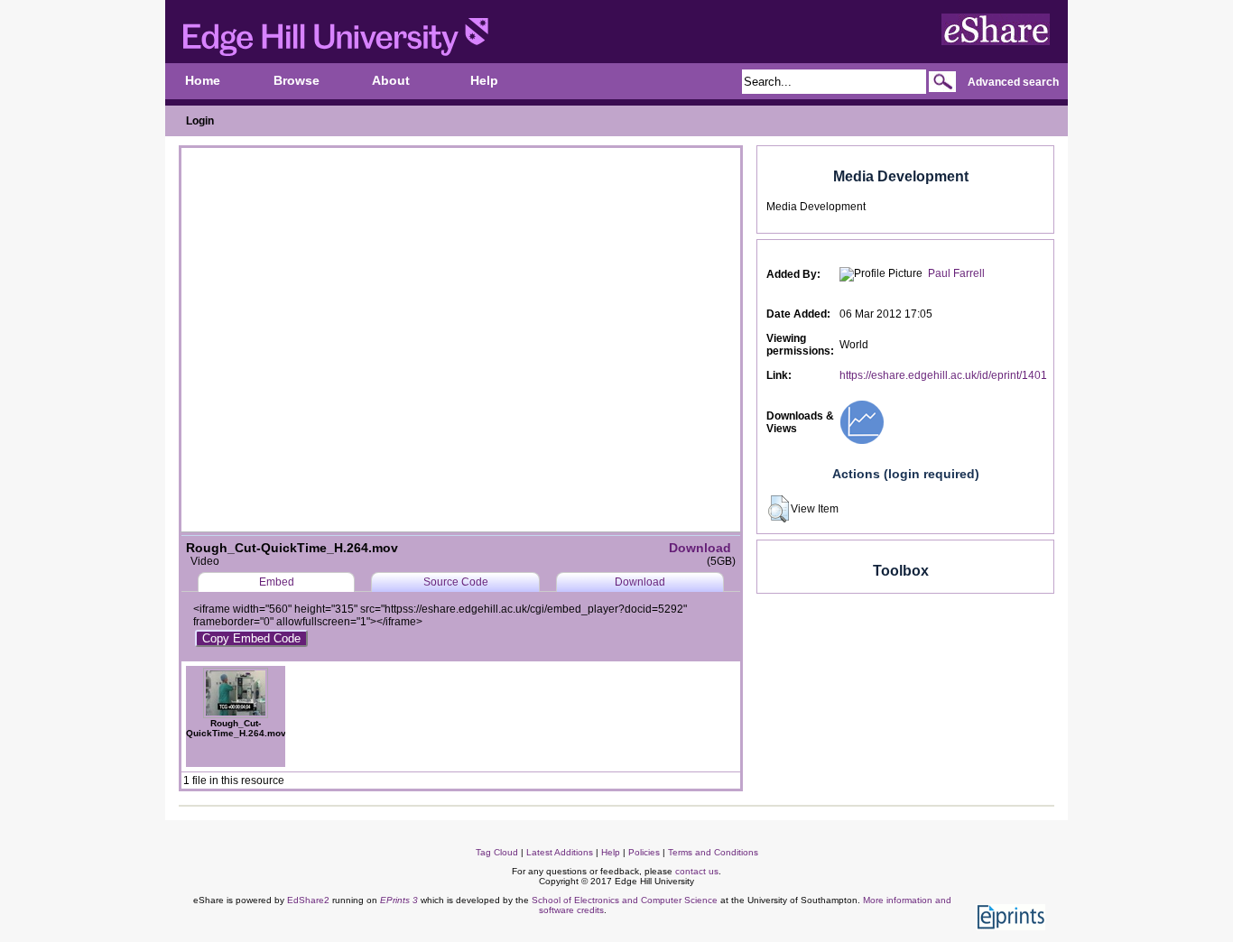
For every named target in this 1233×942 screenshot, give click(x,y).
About (391, 81)
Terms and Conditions (713, 852)
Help (484, 81)
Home (202, 81)
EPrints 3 (399, 900)
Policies (644, 852)
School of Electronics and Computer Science (625, 900)
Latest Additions (559, 852)
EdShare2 (308, 900)
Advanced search (1013, 82)
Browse (296, 81)
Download (700, 547)
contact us (696, 871)
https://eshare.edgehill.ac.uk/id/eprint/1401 (943, 375)
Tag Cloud (497, 852)
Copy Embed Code (251, 638)
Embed (276, 582)
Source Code (455, 582)
